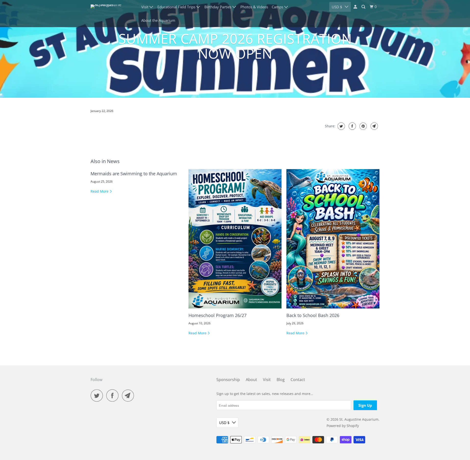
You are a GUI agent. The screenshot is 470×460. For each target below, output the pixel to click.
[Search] (364, 6)
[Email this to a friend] (373, 126)
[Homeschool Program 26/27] (235, 238)
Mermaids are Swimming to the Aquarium (134, 173)
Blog (281, 379)
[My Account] (355, 6)
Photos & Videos (254, 6)
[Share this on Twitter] (340, 126)
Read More (100, 191)
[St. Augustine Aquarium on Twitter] (98, 395)
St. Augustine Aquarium (358, 419)
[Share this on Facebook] (351, 126)
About (251, 379)
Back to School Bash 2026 (312, 315)
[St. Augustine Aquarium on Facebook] (113, 395)
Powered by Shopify (343, 425)
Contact (298, 379)
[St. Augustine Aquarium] (113, 13)
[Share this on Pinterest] (362, 126)
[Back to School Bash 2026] (332, 238)
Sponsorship (228, 379)
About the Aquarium (158, 20)
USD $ (337, 6)
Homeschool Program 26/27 (217, 315)
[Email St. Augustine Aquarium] (129, 395)
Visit (267, 379)
